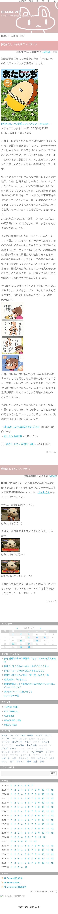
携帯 (12, 761)
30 (21, 647)
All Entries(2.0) (13, 878)
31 (29, 647)
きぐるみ (41, 738)
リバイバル (47, 755)
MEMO (52, 476)
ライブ (36, 755)
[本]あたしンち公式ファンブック (19, 44)
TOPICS (46, 51)
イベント (46, 742)
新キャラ (21, 761)
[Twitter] (43, 1)
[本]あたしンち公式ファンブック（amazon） (26, 123)
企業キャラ (24, 758)
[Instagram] (48, 1)
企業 (14, 758)
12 (45, 637)
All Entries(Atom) (11, 882)
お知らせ (22, 738)
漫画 (55, 51)
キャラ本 (20, 745)
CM (16, 735)
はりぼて (6, 742)
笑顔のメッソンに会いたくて (18, 691)
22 (13, 643)
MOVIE (39, 735)
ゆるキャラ (17, 742)
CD (11, 735)
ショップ (16, 752)
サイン (30, 748)
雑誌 (42, 761)
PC (3, 738)
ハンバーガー (37, 752)
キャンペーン (45, 745)
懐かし (5, 761)
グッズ (5, 748)
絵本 (36, 761)
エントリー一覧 (11, 695)
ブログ (5, 755)
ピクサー (50, 752)
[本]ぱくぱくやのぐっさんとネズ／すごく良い (26, 666)
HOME (4, 36)
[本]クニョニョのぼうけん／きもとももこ (24, 670)
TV (8, 738)
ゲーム (13, 748)
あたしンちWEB (13, 436)
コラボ (22, 748)
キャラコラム (8, 745)
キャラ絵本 (32, 745)
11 (37, 637)
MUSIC (48, 735)
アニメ (28, 742)
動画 (33, 758)
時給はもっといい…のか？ (16, 468)
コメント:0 (51, 452)
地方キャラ (43, 758)
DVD (23, 735)
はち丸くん (44, 492)
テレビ (26, 752)
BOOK (4, 735)
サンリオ (6, 752)
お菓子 (32, 738)
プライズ (14, 755)
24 (29, 643)
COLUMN (11, 711)
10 (29, 637)
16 (21, 640)
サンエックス (42, 748)
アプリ (36, 742)
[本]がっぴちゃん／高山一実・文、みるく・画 (26, 675)
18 (37, 640)
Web (14, 738)
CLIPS (9, 716)
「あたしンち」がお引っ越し (20, 444)
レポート (6, 758)
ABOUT (22, 1)
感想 (52, 758)
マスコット (26, 755)
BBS (31, 1)
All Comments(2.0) (14, 887)
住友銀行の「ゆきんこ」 (16, 679)
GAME (30, 735)
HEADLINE (12, 720)
